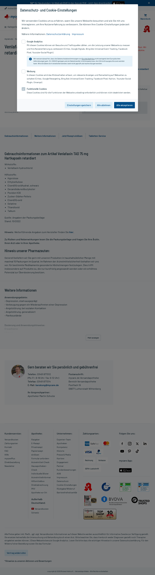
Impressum (78, 34)
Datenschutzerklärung (58, 34)
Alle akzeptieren (124, 105)
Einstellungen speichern (79, 105)
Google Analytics (88, 59)
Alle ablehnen (103, 105)
